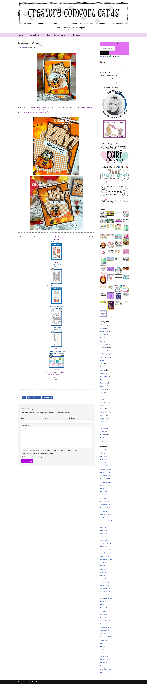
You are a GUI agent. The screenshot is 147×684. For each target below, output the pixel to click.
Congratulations (105, 351)
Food (101, 364)
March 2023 (104, 579)
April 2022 (103, 614)
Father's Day (104, 357)
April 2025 (103, 498)
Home (20, 35)
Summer (103, 415)
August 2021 (104, 640)
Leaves (38, 397)
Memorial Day (104, 396)
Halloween (103, 380)
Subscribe (104, 53)
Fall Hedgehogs (56, 242)
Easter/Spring (105, 354)
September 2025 (106, 482)
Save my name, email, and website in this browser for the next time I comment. (50, 450)
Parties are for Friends (108, 82)
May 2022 (103, 611)
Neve (19, 682)
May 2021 (103, 650)
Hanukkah (103, 383)
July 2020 (103, 672)
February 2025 (105, 505)
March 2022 (104, 617)
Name (22, 418)
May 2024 (103, 534)
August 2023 (104, 563)
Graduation (103, 377)
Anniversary (104, 331)
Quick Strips (56, 328)
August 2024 (104, 524)
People (102, 406)
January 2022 (104, 624)
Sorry (102, 409)
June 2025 (103, 492)
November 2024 (105, 514)
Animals (102, 328)
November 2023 (105, 553)
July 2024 (103, 527)
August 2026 (104, 450)
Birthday (103, 344)
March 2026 (104, 466)
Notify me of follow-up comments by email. (37, 454)
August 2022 (104, 601)
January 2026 (105, 472)
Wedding (102, 438)
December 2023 (105, 550)
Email (46, 418)
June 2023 (103, 569)
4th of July (104, 325)
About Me (34, 35)
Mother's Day (104, 399)
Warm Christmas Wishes (108, 75)
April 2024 (103, 537)
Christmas (103, 347)
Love (101, 393)
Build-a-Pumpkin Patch (56, 306)
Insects (102, 389)
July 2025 (103, 488)
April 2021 (103, 653)
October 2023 (105, 556)
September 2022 (106, 598)
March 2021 (104, 656)
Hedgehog (31, 397)
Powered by (104, 56)
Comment (25, 426)
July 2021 (103, 643)
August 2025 (104, 485)
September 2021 (105, 637)
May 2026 (103, 459)
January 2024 (105, 546)
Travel (102, 431)
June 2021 (103, 646)
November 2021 (105, 630)
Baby (101, 338)
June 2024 (103, 530)
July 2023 (103, 566)
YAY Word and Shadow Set (56, 286)
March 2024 (104, 540)
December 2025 (106, 476)
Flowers (103, 360)
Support (103, 418)
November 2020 (105, 669)
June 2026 (103, 456)
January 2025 (105, 508)
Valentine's (103, 435)
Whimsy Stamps (47, 397)
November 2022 (105, 592)
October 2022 (105, 595)
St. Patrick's (104, 412)
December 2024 (106, 511)
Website (72, 418)
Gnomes (102, 373)
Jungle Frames (56, 265)
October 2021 (104, 634)
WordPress (36, 682)
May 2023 (103, 572)
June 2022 (103, 608)
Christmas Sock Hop (107, 79)
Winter (102, 441)
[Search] (127, 66)
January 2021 (104, 663)
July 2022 (103, 605)
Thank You (103, 425)
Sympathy (103, 422)
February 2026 (105, 469)
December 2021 (105, 627)
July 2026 (103, 453)
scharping (23, 47)
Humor (102, 386)
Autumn (102, 335)
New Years (103, 402)
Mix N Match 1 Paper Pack (56, 351)
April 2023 (103, 576)
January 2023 (104, 585)
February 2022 (105, 621)
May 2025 (103, 495)
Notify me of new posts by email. (34, 457)
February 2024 (105, 543)
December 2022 (105, 588)
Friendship (103, 367)
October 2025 (105, 479)
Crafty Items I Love (56, 35)
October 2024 (105, 517)
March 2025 (104, 501)
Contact (76, 35)
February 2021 (105, 659)
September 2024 (106, 521)
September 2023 (106, 559)
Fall (24, 397)
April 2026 (103, 463)
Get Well (103, 370)
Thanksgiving (104, 428)
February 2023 (105, 582)
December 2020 (105, 666)
